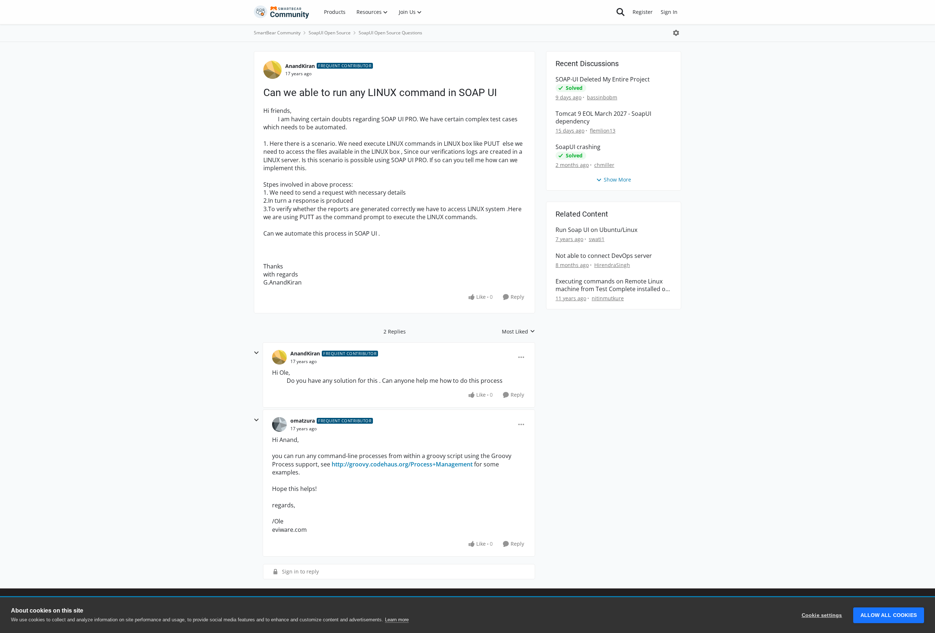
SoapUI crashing (578, 147)
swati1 (596, 239)
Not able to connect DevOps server (604, 256)
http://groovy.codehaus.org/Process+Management (402, 464)
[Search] (620, 12)
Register (643, 11)
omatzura (302, 420)
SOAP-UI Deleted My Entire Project (603, 79)
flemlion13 (602, 130)
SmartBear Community (277, 33)
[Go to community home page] (281, 12)
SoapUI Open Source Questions (390, 33)
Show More (617, 179)
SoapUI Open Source (330, 33)
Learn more (397, 619)
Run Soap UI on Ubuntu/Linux (596, 230)
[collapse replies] (256, 352)
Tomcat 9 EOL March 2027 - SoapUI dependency (603, 117)
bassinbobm (602, 97)
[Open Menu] (676, 33)
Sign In (669, 11)
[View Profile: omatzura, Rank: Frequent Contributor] (279, 424)
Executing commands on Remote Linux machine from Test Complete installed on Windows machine (612, 285)
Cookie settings (822, 615)
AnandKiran (300, 65)
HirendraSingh (612, 265)
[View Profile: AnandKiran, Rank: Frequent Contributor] (272, 70)
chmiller (604, 164)
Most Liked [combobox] (518, 331)
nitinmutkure (608, 298)
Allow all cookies (888, 615)
